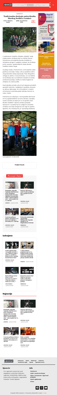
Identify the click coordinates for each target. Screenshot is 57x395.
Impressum (33, 371)
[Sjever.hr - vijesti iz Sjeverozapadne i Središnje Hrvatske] (7, 5)
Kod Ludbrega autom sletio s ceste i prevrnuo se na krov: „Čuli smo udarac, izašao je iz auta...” (11, 278)
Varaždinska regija (22, 362)
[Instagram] (50, 5)
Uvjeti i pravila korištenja (37, 373)
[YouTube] (50, 7)
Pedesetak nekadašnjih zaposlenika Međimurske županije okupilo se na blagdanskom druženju (26, 219)
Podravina (41, 360)
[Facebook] (50, 3)
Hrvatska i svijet (24, 201)
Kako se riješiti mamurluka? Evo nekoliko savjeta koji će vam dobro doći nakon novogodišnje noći (27, 339)
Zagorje (22, 261)
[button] (53, 5)
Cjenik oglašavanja (35, 379)
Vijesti (27, 360)
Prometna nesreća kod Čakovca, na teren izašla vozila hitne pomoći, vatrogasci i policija (26, 278)
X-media (44, 393)
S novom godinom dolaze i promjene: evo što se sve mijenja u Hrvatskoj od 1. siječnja (11, 219)
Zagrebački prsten (39, 362)
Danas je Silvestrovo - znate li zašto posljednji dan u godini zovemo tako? (27, 193)
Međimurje (19, 13)
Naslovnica (21, 360)
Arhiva (32, 381)
